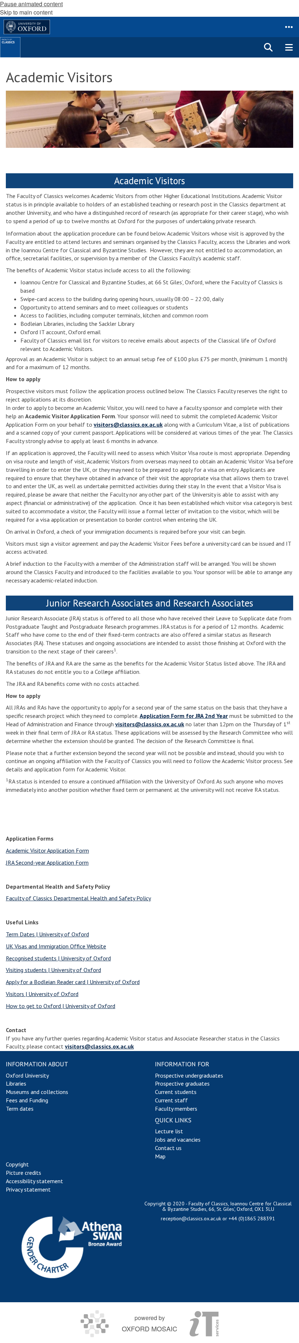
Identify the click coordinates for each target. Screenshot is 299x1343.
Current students (176, 1091)
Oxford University (27, 1075)
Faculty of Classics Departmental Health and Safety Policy (78, 898)
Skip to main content (26, 12)
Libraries (16, 1083)
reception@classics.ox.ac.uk (191, 1218)
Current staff (171, 1100)
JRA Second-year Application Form (47, 862)
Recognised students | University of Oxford (58, 958)
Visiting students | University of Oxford (53, 969)
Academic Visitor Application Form (47, 850)
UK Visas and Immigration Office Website (56, 946)
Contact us (168, 1148)
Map (160, 1156)
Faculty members (176, 1108)
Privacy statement (28, 1189)
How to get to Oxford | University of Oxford (60, 1006)
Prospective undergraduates (189, 1075)
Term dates (20, 1108)
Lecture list (169, 1131)
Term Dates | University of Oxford (47, 934)
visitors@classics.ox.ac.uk (128, 424)
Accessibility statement (34, 1181)
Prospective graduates (182, 1083)
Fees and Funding (27, 1100)
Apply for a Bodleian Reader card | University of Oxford (73, 981)
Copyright (17, 1164)
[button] (289, 27)
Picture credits (23, 1172)
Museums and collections (37, 1091)
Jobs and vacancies (178, 1139)
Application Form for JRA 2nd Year (184, 715)
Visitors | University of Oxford (42, 994)
